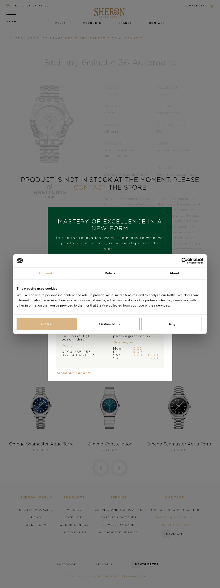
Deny (171, 324)
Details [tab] (110, 273)
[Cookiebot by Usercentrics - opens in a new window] (184, 260)
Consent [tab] (45, 273)
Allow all (46, 324)
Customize (107, 324)
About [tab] (174, 273)
